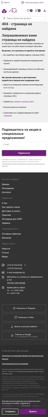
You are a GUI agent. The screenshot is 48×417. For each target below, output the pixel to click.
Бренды (5, 184)
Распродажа (8, 188)
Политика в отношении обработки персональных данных (23, 357)
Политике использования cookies (28, 371)
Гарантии (6, 215)
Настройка (26, 405)
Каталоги (6, 192)
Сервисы (6, 223)
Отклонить (10, 411)
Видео (5, 256)
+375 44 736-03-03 (14, 265)
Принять (33, 411)
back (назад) (8, 88)
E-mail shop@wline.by (16, 272)
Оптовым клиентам (11, 234)
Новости (6, 248)
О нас (4, 203)
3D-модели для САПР (12, 219)
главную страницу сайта (23, 102)
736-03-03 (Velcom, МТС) (34, 3)
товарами (7, 116)
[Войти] (44, 10)
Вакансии (6, 238)
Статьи (5, 252)
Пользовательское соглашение (15, 364)
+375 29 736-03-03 (14, 268)
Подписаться (24, 153)
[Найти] (4, 18)
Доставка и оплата (11, 211)
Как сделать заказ (11, 207)
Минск (6, 2)
